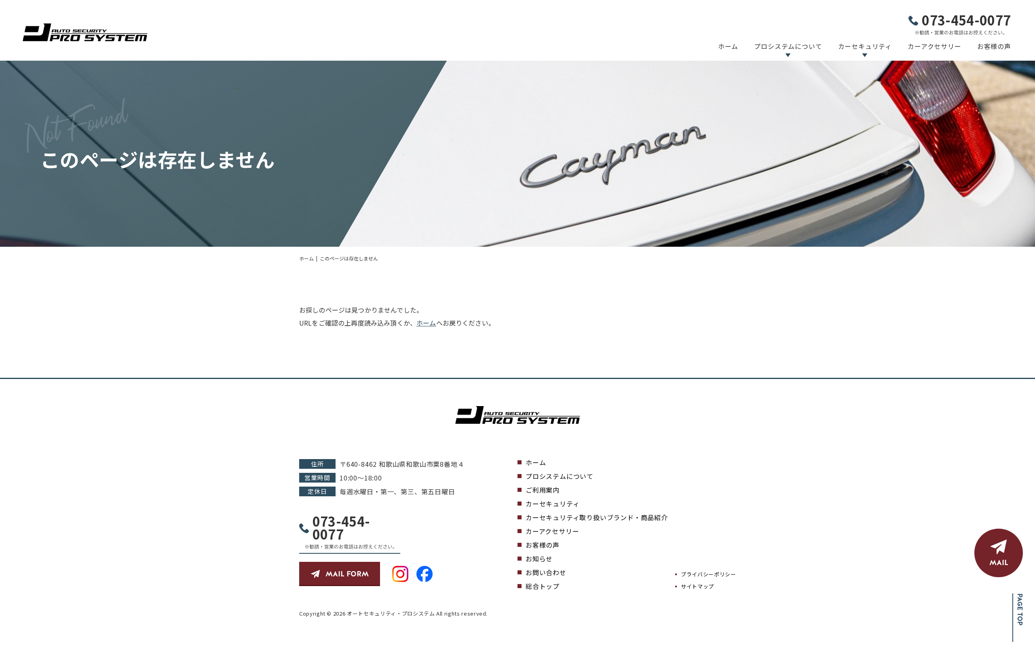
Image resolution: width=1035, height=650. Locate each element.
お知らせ (539, 558)
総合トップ (543, 586)
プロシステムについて (788, 46)
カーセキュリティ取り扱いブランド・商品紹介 (597, 517)
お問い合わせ (546, 572)
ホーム (728, 46)
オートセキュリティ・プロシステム (391, 613)
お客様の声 (994, 46)
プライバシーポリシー (708, 574)
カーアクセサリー (934, 46)
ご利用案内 (543, 490)
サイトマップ (697, 586)
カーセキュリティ (865, 46)
